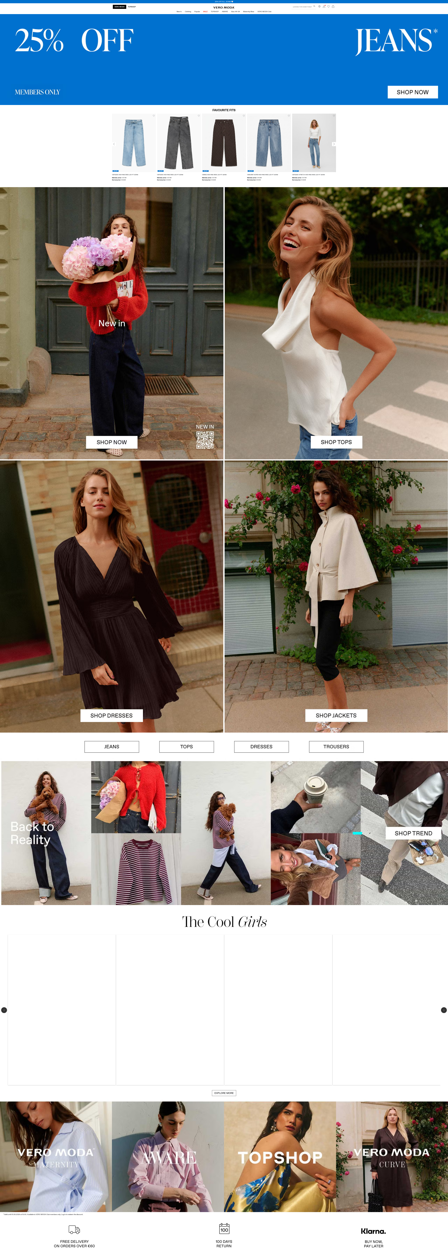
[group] (134, 149)
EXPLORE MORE (224, 1093)
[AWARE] (168, 1156)
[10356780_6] (336, 255)
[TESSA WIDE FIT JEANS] (224, 833)
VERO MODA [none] (119, 7)
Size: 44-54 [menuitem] (235, 11)
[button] (134, 143)
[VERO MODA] (224, 8)
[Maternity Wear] (56, 1156)
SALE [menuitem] (205, 11)
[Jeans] (224, 59)
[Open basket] (333, 6)
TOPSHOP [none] (132, 7)
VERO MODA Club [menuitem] (264, 11)
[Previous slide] (114, 144)
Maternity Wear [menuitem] (248, 11)
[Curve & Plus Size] (392, 1156)
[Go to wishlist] (328, 7)
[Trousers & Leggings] (336, 747)
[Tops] (336, 391)
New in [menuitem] (179, 11)
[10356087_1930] (111, 528)
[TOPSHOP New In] (280, 1156)
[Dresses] (111, 665)
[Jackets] (336, 665)
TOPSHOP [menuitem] (215, 11)
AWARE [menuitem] (225, 11)
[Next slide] (334, 144)
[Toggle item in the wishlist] (154, 116)
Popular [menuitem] (197, 11)
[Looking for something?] (314, 6)
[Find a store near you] (319, 7)
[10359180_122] (336, 528)
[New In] (111, 323)
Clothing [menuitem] (188, 11)
